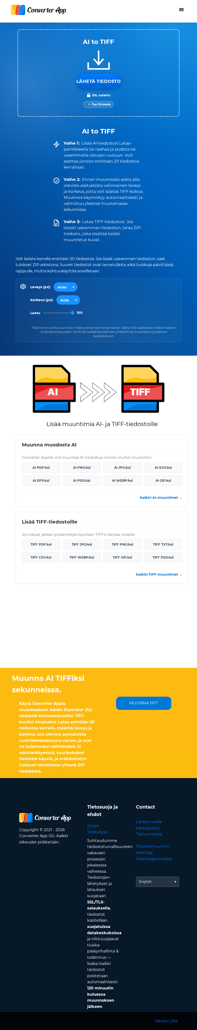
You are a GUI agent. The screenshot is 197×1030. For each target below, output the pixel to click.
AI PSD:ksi (81, 480)
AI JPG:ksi (122, 467)
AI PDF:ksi (41, 467)
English (145, 881)
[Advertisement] (98, 629)
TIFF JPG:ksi (82, 544)
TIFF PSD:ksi (163, 557)
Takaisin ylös (166, 1021)
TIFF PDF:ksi (41, 544)
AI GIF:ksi (163, 480)
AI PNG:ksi (82, 467)
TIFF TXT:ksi (163, 544)
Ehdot (93, 826)
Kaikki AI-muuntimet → (161, 497)
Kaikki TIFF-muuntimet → (159, 574)
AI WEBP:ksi (122, 480)
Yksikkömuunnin (152, 846)
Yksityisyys (97, 832)
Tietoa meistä (149, 834)
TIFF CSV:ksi (41, 557)
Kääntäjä (144, 852)
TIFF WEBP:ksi (81, 557)
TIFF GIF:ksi (122, 557)
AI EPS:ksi (41, 480)
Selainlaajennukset (154, 859)
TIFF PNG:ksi (122, 544)
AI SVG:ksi (163, 467)
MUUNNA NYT (143, 703)
